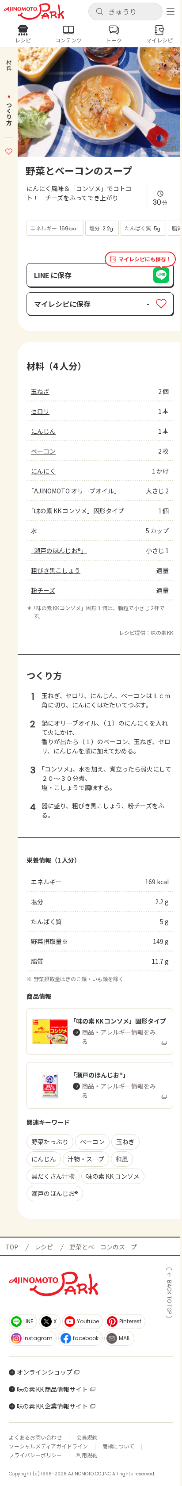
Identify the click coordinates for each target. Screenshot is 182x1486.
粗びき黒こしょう (55, 570)
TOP (11, 1246)
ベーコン (43, 451)
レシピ (43, 1246)
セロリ (40, 411)
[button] (125, 11)
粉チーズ (43, 590)
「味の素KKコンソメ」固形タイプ (77, 510)
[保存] (9, 150)
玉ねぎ (40, 391)
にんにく (43, 470)
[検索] (99, 12)
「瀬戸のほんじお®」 (59, 550)
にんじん (43, 431)
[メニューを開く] (170, 11)
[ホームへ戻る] (34, 11)
